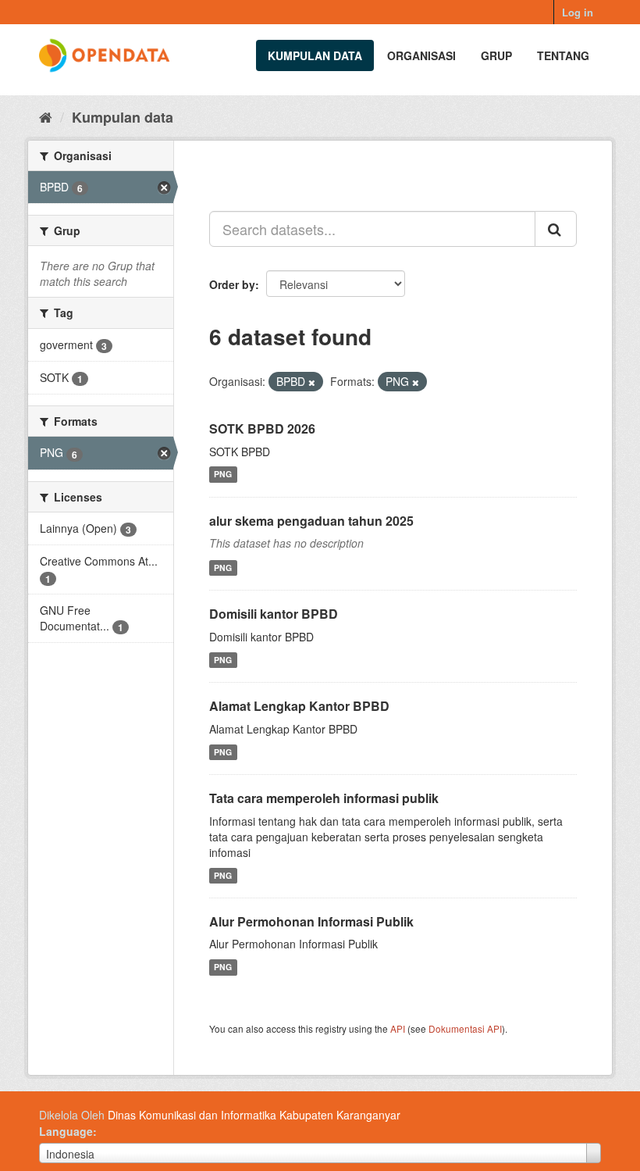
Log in (577, 12)
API (397, 1028)
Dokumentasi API (465, 1028)
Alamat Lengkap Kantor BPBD (299, 706)
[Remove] (311, 382)
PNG (223, 474)
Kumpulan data (315, 55)
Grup (496, 55)
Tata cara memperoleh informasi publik (324, 798)
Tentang (563, 55)
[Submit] (556, 229)
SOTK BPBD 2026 (262, 428)
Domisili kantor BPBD (273, 614)
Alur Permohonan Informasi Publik (311, 921)
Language (66, 1131)
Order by (232, 284)
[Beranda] (45, 116)
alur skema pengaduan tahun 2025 (311, 521)
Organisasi (421, 55)
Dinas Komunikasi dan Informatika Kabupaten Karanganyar (254, 1115)
